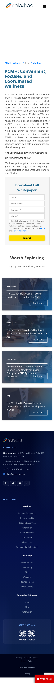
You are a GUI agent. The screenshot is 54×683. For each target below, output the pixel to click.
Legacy (27, 602)
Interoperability (27, 518)
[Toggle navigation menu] (45, 6)
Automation (27, 528)
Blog (27, 572)
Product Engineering (27, 513)
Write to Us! (45, 678)
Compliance (27, 537)
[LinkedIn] (6, 483)
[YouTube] (20, 483)
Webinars (27, 577)
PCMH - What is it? (15, 63)
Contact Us (10, 447)
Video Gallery (27, 586)
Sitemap (27, 674)
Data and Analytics (27, 523)
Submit (27, 237)
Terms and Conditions (27, 667)
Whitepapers (27, 562)
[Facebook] (27, 483)
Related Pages (27, 582)
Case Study (27, 567)
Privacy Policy (27, 661)
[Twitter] (13, 483)
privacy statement (19, 231)
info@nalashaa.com (16, 474)
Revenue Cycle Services (27, 547)
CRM (27, 607)
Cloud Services (27, 532)
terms (42, 228)
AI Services (27, 542)
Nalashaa (36, 63)
